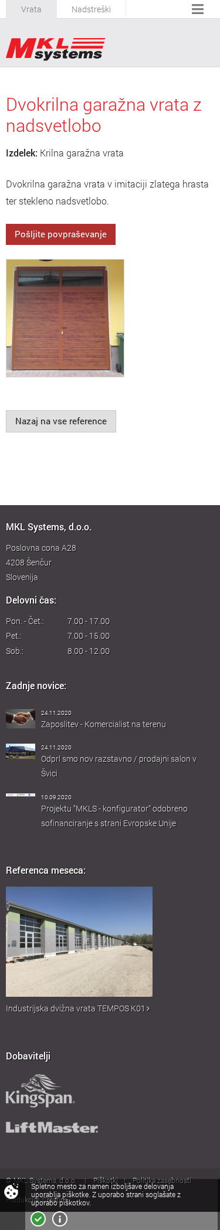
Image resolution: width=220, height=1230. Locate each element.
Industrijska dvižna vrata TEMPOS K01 (75, 1008)
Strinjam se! (38, 1218)
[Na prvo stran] (56, 49)
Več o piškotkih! (59, 1218)
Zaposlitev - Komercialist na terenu (103, 724)
